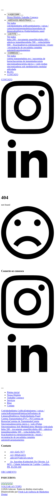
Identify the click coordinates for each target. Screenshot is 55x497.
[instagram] (27, 133)
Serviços (11, 400)
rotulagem (19, 28)
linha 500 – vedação (36, 42)
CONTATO (12, 74)
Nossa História (14, 17)
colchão (10, 26)
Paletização (24, 413)
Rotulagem (14, 413)
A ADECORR (13, 14)
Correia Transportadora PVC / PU (17, 418)
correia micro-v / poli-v (31, 64)
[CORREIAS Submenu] (21, 53)
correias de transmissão (25, 61)
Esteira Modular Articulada (40, 426)
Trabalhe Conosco (29, 17)
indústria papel (37, 31)
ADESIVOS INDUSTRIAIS (19, 20)
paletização (29, 28)
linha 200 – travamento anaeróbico (23, 39)
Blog (9, 403)
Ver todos (11, 23)
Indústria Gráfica (16, 410)
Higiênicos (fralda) (18, 416)
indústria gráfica (21, 26)
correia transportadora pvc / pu (21, 58)
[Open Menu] (2, 388)
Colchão (5, 410)
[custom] (2, 190)
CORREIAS (13, 53)
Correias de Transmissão (21, 421)
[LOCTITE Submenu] (19, 34)
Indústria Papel (33, 416)
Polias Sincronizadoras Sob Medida (21, 425)
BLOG (10, 72)
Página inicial (13, 392)
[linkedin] (27, 187)
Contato (10, 405)
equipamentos (23, 50)
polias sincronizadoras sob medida (27, 65)
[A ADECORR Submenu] (22, 15)
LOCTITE (12, 34)
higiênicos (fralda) (22, 31)
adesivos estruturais (29, 45)
